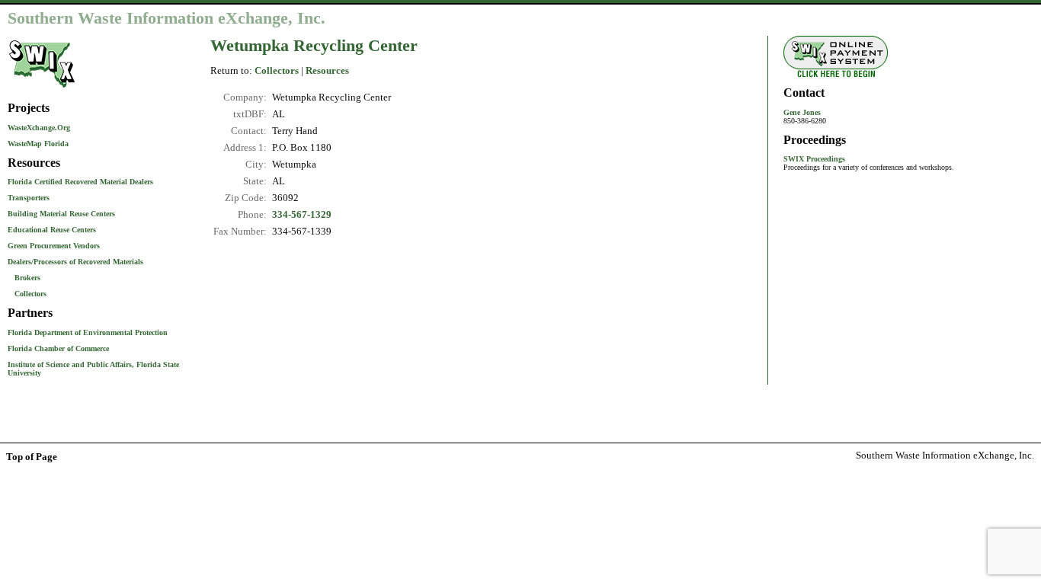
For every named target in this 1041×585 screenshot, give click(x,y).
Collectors (30, 293)
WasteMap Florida (38, 143)
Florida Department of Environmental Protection (88, 332)
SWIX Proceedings (814, 159)
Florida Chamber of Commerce (58, 348)
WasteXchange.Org (39, 127)
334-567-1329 (302, 214)
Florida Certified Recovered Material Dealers (80, 181)
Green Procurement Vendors (54, 245)
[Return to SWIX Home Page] (42, 88)
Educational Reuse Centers (52, 229)
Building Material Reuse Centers (61, 213)
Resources (327, 71)
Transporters (29, 197)
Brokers (27, 277)
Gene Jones (802, 112)
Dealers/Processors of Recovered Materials (75, 261)
